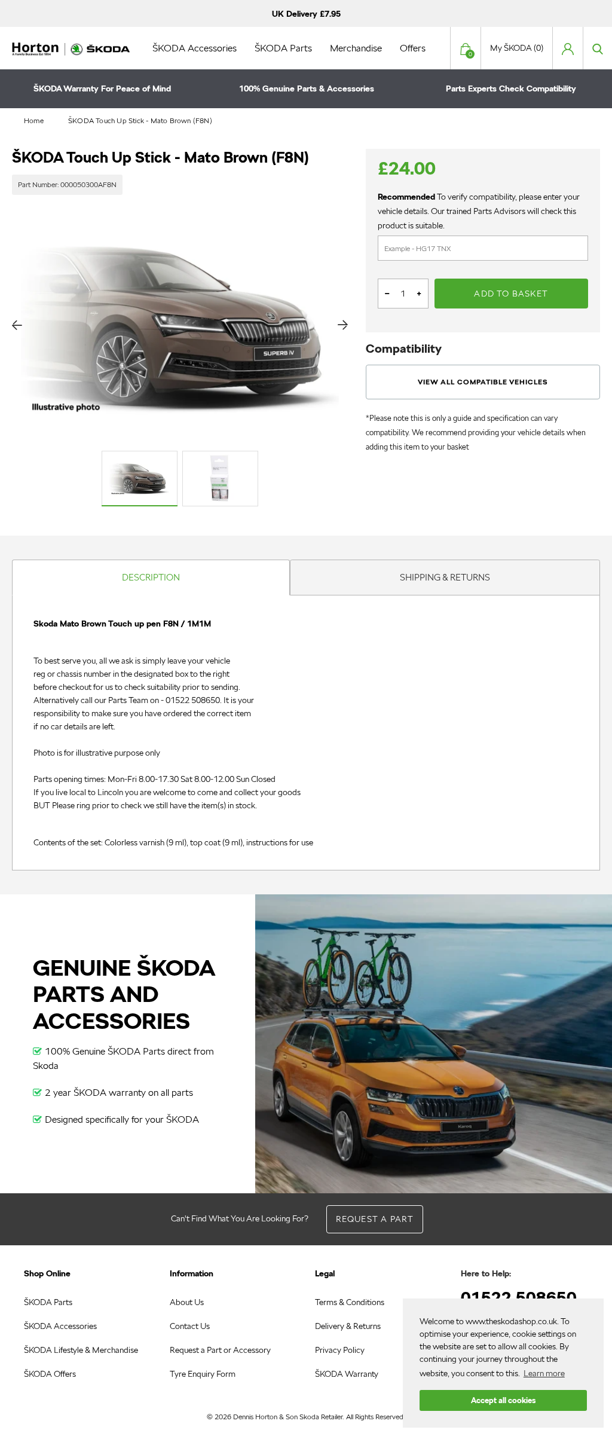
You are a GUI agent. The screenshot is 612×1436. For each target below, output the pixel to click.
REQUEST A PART (375, 1219)
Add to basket (511, 293)
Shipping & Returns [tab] (445, 577)
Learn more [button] (544, 1373)
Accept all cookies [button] (503, 1400)
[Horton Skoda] (71, 48)
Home (34, 120)
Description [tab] (151, 577)
